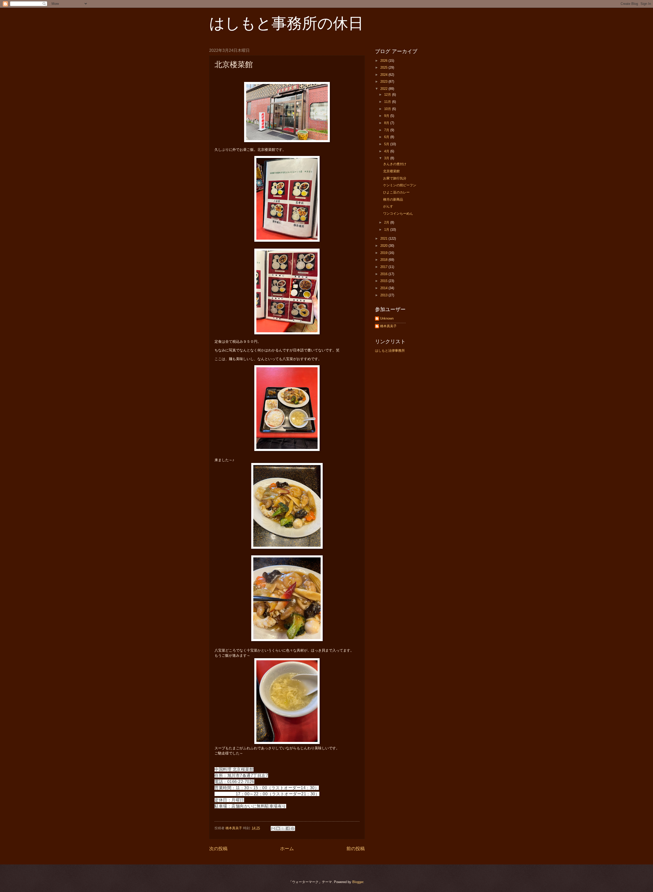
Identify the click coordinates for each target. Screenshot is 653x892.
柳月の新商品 (393, 199)
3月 (387, 158)
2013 (384, 295)
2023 (384, 81)
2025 (384, 67)
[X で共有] (282, 828)
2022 (384, 89)
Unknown (387, 318)
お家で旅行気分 (394, 178)
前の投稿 (355, 848)
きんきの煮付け (394, 164)
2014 (384, 288)
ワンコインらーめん (398, 213)
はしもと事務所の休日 (286, 23)
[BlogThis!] (278, 828)
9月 (387, 116)
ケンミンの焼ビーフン (399, 185)
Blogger (357, 882)
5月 (387, 144)
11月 (388, 102)
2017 (384, 267)
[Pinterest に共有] (292, 828)
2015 (384, 281)
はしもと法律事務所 (390, 350)
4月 (387, 151)
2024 (384, 75)
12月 (388, 94)
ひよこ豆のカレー (396, 192)
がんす (388, 206)
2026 (384, 61)
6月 (387, 137)
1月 (387, 229)
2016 (384, 274)
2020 (384, 246)
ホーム (287, 848)
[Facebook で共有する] (287, 828)
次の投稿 (218, 848)
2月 (387, 222)
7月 (387, 130)
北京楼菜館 (391, 171)
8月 (387, 123)
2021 (384, 238)
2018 (384, 260)
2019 (384, 253)
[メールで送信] (273, 828)
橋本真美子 (388, 326)
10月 (388, 109)
